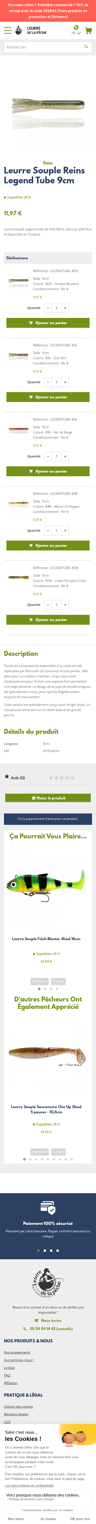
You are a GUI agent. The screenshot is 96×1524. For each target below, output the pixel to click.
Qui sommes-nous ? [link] (19, 1360)
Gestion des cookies (18, 1407)
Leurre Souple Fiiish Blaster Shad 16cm (46, 907)
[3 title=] (61, 777)
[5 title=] (72, 777)
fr (73, 33)
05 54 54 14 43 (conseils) (51, 1328)
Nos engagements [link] (17, 1353)
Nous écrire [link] (51, 1320)
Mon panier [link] (88, 30)
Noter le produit (48, 798)
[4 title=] (67, 777)
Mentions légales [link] (16, 1414)
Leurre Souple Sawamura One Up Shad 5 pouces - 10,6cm (46, 1077)
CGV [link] (7, 1422)
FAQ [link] (7, 1376)
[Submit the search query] (86, 47)
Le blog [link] (9, 1368)
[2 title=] (56, 777)
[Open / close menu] (7, 30)
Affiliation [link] (11, 1383)
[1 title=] (50, 777)
